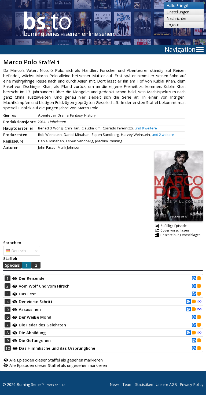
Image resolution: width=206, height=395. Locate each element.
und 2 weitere (163, 134)
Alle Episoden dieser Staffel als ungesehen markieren (57, 365)
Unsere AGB (166, 384)
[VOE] (194, 278)
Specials (12, 265)
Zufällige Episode (173, 225)
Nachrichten (177, 18)
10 (7, 348)
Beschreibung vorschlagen (180, 235)
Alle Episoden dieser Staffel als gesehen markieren (55, 360)
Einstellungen (178, 11)
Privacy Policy (191, 384)
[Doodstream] (199, 278)
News (115, 384)
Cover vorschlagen (174, 230)
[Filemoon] (199, 302)
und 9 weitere (146, 128)
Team (127, 384)
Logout (173, 24)
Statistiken (144, 384)
